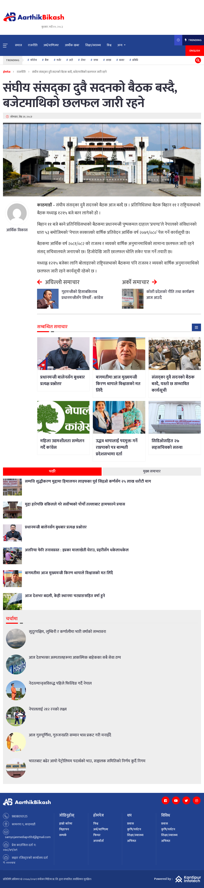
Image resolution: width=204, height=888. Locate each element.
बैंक (47, 60)
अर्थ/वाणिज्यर (51, 45)
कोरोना (33, 60)
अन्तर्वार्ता (98, 841)
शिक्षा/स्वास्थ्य (93, 45)
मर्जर (59, 60)
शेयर (83, 60)
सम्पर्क (63, 835)
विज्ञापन (64, 829)
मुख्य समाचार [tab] (152, 471)
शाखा (108, 60)
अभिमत (131, 841)
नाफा (95, 60)
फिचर (96, 835)
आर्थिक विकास (17, 230)
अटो (71, 60)
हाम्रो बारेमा (65, 823)
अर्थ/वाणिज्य (100, 829)
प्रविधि (135, 60)
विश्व (109, 45)
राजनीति (32, 45)
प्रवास (130, 823)
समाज (18, 45)
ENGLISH (194, 50)
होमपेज (6, 72)
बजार (121, 60)
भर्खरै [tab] (52, 471)
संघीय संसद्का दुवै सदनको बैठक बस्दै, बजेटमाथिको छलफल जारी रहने (90, 95)
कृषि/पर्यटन (134, 829)
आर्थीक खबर (72, 45)
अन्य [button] (120, 45)
